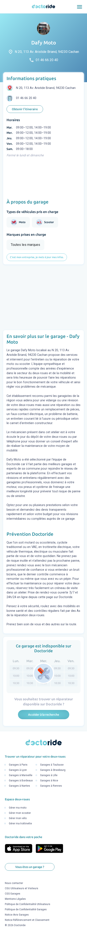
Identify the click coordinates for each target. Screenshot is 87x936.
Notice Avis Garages (17, 914)
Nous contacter (14, 883)
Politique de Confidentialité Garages (26, 909)
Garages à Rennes (51, 786)
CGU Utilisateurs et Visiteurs (21, 888)
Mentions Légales (15, 899)
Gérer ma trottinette (20, 823)
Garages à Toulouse (52, 764)
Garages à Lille (48, 775)
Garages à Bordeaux (21, 780)
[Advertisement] (43, 297)
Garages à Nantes (19, 786)
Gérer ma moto (17, 807)
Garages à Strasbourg (52, 770)
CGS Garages (12, 893)
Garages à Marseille (20, 775)
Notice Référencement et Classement (27, 920)
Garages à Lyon (18, 770)
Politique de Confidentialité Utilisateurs (27, 904)
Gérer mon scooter (20, 812)
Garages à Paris (18, 764)
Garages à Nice (49, 780)
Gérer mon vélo (18, 818)
